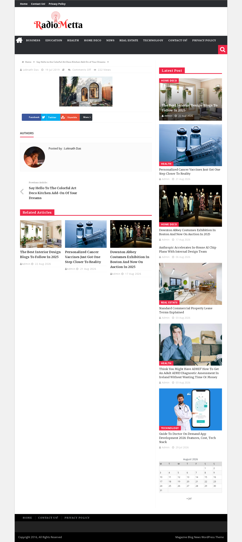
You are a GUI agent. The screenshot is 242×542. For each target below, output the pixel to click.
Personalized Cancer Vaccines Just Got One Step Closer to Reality (83, 257)
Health (73, 40)
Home (23, 3)
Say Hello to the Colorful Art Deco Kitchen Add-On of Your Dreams (70, 61)
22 (206, 481)
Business (33, 40)
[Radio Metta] (57, 21)
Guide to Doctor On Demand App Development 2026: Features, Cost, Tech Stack (187, 438)
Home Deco (92, 40)
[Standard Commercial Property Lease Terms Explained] (190, 284)
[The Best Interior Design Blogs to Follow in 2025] (40, 234)
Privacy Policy (57, 3)
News (110, 40)
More (86, 117)
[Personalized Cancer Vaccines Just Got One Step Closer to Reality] (85, 234)
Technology (153, 40)
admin (26, 264)
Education (53, 40)
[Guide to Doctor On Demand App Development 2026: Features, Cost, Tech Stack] (190, 409)
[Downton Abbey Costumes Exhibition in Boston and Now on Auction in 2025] (131, 234)
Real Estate (128, 40)
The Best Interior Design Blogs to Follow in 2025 (189, 107)
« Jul (189, 498)
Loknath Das (31, 69)
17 (161, 481)
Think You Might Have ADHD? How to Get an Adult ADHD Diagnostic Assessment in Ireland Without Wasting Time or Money (189, 373)
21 (197, 481)
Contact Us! (38, 3)
